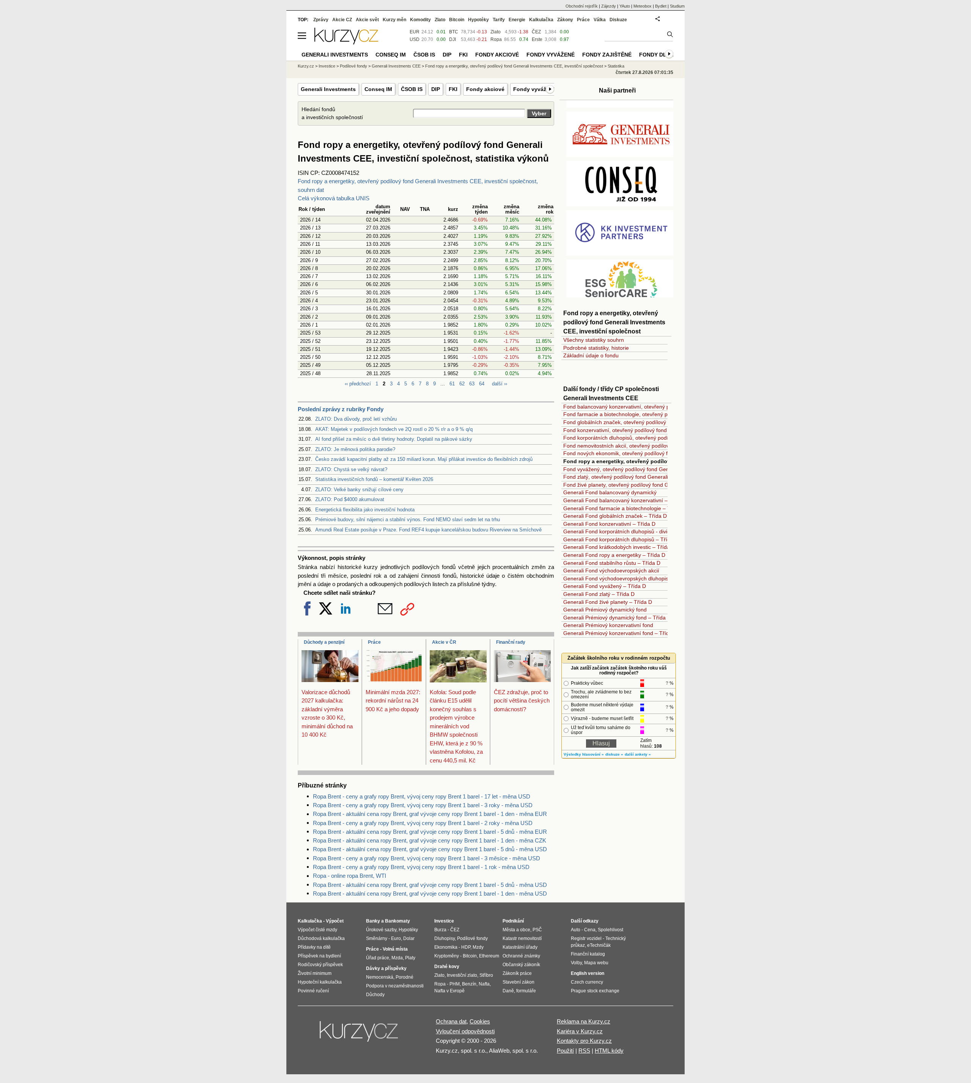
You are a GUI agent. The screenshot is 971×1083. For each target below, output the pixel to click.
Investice (327, 66)
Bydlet (660, 6)
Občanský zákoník (521, 964)
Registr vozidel (586, 938)
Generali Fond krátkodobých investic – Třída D (619, 547)
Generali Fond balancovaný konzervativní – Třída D (625, 500)
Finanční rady (510, 642)
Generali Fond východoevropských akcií (611, 570)
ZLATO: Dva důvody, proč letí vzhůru (356, 419)
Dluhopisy (444, 938)
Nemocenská (379, 977)
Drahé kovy (446, 966)
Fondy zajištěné (607, 55)
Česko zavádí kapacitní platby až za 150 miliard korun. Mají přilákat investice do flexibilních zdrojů (424, 459)
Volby (576, 962)
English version (587, 973)
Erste (537, 39)
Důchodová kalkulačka (321, 938)
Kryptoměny (446, 956)
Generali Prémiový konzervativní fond (608, 625)
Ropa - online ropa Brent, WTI (349, 875)
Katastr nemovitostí (522, 938)
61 (452, 384)
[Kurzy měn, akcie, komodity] (359, 1034)
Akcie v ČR (444, 642)
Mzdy (478, 947)
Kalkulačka (541, 19)
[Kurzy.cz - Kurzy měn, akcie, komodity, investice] (346, 42)
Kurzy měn (394, 19)
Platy (410, 957)
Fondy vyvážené (534, 89)
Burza (440, 929)
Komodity (420, 19)
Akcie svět (367, 19)
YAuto (624, 6)
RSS (584, 1050)
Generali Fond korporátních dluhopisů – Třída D (621, 539)
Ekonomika (445, 947)
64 (481, 384)
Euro (396, 938)
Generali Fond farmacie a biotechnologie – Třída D (624, 508)
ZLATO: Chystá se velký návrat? (351, 469)
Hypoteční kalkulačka (320, 982)
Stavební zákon (518, 982)
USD (415, 39)
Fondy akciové (485, 89)
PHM (454, 984)
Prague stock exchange (595, 990)
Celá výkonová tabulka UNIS (333, 198)
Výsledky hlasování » (584, 754)
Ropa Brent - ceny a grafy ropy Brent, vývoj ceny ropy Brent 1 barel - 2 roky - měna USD (423, 823)
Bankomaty (397, 921)
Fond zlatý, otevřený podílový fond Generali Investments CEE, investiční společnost (663, 477)
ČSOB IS (412, 89)
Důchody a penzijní (324, 642)
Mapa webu (596, 962)
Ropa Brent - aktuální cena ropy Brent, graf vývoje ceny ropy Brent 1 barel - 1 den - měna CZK (429, 840)
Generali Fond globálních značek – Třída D (615, 516)
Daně (508, 990)
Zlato (495, 32)
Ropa (496, 39)
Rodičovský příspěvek (320, 964)
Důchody (375, 994)
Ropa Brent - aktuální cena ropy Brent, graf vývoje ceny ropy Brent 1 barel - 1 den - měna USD (430, 893)
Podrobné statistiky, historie (596, 348)
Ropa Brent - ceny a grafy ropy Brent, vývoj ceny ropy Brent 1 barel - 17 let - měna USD (421, 796)
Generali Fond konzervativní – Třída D (609, 524)
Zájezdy (608, 6)
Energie (517, 19)
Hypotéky (478, 19)
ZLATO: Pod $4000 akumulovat (349, 499)
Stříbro (486, 975)
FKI (453, 89)
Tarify (499, 19)
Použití (565, 1050)
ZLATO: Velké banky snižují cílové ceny (359, 489)
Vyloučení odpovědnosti (465, 1031)
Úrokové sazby (381, 929)
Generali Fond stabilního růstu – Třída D (611, 563)
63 (472, 384)
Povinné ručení (313, 990)
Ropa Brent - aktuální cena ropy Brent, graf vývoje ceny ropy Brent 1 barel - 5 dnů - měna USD (430, 849)
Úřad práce (377, 957)
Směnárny (376, 938)
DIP (435, 89)
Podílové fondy (353, 66)
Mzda (397, 957)
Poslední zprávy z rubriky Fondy (340, 409)
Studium (677, 6)
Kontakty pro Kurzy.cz (584, 1040)
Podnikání (513, 921)
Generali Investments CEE (396, 66)
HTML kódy (609, 1050)
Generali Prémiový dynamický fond (605, 610)
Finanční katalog (588, 954)
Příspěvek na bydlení (319, 956)
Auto (575, 929)
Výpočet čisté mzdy (317, 929)
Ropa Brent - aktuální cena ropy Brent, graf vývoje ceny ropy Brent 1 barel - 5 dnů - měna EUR (430, 831)
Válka (600, 19)
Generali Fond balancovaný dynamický (610, 492)
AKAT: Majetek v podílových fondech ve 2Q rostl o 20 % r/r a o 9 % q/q (394, 429)
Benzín (469, 984)
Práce (374, 642)
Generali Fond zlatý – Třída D (599, 594)
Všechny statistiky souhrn (593, 340)
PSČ (537, 929)
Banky (373, 921)
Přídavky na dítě (314, 947)
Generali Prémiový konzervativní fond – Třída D (620, 633)
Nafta (484, 984)
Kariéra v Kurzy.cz (580, 1031)
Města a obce (516, 929)
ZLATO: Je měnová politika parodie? (355, 449)
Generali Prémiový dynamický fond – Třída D (617, 618)
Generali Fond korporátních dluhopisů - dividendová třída (632, 531)
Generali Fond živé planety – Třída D (607, 602)
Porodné (404, 977)
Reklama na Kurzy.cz (583, 1021)
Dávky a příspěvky (386, 968)
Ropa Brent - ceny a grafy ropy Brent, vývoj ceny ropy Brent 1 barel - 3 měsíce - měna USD (426, 858)
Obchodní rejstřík (582, 6)
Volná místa (395, 949)
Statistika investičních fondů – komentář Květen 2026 (374, 479)
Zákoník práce (517, 973)
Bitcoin (456, 19)
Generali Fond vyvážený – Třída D (604, 586)
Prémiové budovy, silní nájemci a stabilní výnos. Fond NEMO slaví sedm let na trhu (407, 519)
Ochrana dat (451, 1021)
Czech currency (587, 982)
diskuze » (614, 754)
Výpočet (335, 921)
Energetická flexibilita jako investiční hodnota (365, 509)
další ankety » (638, 754)
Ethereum (489, 956)
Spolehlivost (610, 929)
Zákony (565, 19)
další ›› (499, 384)
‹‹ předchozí (358, 384)
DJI (452, 39)
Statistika (616, 66)
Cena (589, 929)
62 (462, 384)
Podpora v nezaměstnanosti (395, 986)
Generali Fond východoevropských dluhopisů (617, 578)
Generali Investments (328, 89)
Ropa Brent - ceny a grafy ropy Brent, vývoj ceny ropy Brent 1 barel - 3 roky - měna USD (423, 805)
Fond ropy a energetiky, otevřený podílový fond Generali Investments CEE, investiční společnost (514, 66)
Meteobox (642, 6)
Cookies (480, 1021)
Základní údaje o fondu (591, 355)
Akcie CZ (342, 19)
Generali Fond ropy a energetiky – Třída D (614, 555)
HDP (465, 947)
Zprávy (320, 19)
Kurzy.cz (306, 66)
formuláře (526, 990)
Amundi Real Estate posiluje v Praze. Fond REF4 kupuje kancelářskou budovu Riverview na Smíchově (428, 530)
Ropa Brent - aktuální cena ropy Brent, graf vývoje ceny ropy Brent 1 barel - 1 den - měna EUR (430, 814)
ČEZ (536, 32)
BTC (453, 32)
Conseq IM (378, 89)
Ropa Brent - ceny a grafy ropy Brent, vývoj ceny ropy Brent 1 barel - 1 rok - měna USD (421, 867)
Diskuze (618, 19)
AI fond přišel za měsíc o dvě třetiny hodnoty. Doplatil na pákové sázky (393, 439)
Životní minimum (315, 973)
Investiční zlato (462, 975)
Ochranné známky (521, 956)
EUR (415, 32)
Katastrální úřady (520, 947)
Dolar (409, 938)
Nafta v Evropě (449, 990)
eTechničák (599, 945)
